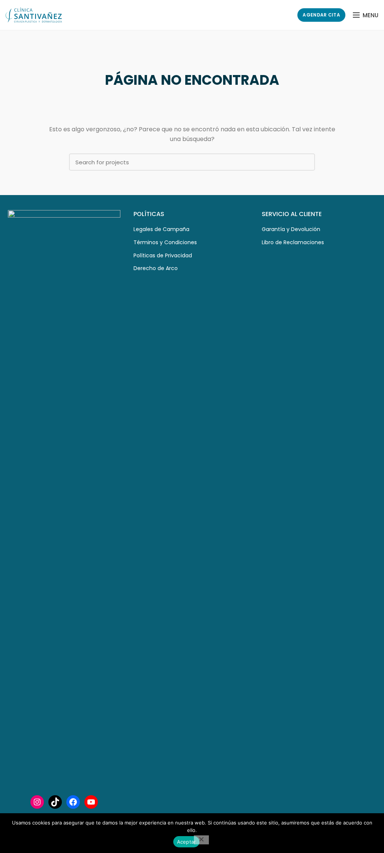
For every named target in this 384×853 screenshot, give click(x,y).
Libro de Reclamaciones (293, 242)
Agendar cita (321, 15)
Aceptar (186, 842)
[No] (201, 839)
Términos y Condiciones (165, 242)
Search (305, 162)
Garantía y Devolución (291, 229)
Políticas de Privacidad (163, 255)
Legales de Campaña (161, 229)
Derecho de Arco (156, 268)
